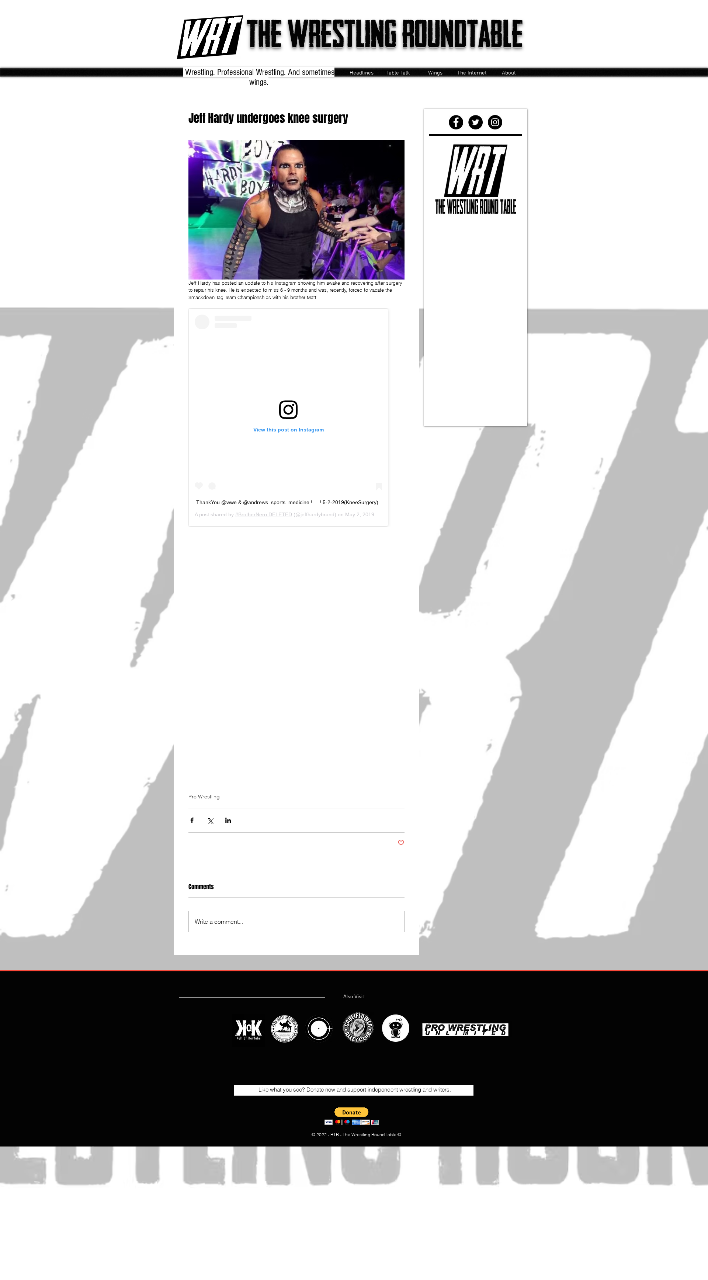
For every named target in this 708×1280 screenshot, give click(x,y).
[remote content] (296, 417)
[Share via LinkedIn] (228, 820)
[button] (351, 1116)
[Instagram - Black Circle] (495, 122)
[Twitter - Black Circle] (475, 122)
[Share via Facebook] (191, 820)
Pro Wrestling (204, 796)
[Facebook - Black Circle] (456, 122)
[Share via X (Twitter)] (210, 820)
